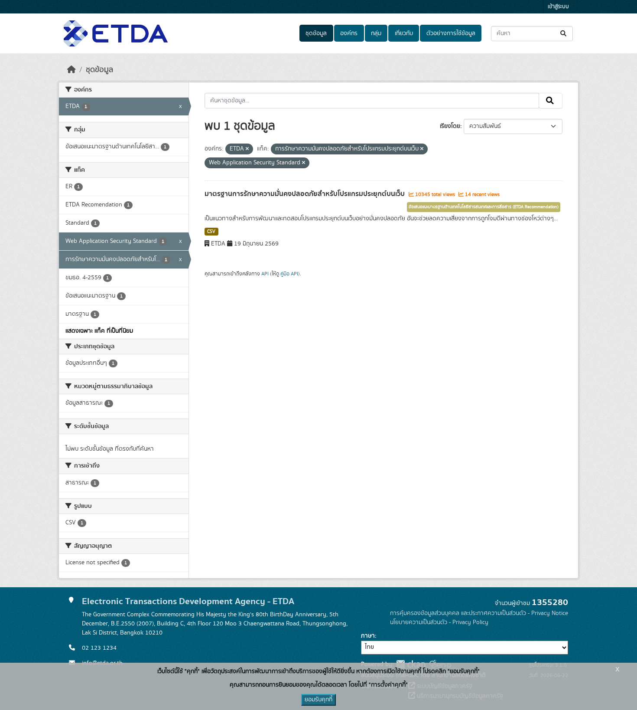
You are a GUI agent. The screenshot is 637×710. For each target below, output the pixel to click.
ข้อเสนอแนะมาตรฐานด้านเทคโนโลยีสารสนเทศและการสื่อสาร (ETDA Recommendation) (484, 207)
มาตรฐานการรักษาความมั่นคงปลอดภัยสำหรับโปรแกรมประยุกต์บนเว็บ (305, 194)
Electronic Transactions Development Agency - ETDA (188, 601)
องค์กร (349, 33)
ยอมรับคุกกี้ (318, 699)
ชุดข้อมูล (316, 33)
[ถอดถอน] (247, 149)
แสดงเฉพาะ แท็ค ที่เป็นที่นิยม (99, 331)
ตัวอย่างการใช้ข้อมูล (450, 33)
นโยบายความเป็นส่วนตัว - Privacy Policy (439, 622)
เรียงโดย (450, 126)
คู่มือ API (289, 274)
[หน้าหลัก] (71, 69)
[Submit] (564, 33)
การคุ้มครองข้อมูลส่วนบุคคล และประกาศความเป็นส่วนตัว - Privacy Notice (479, 613)
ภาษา (368, 635)
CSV (211, 231)
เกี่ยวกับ (404, 33)
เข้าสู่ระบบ (558, 7)
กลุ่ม (376, 33)
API (265, 274)
